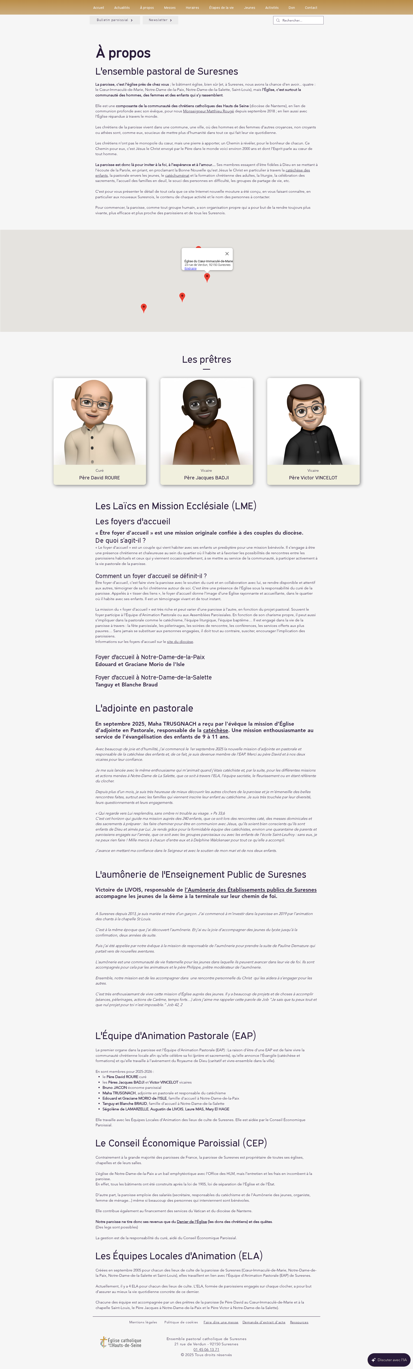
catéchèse (215, 730)
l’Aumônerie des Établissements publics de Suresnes (251, 890)
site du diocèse (180, 641)
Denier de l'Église (192, 1221)
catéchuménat (177, 175)
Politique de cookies (181, 1322)
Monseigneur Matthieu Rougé (208, 111)
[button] (171, 7)
